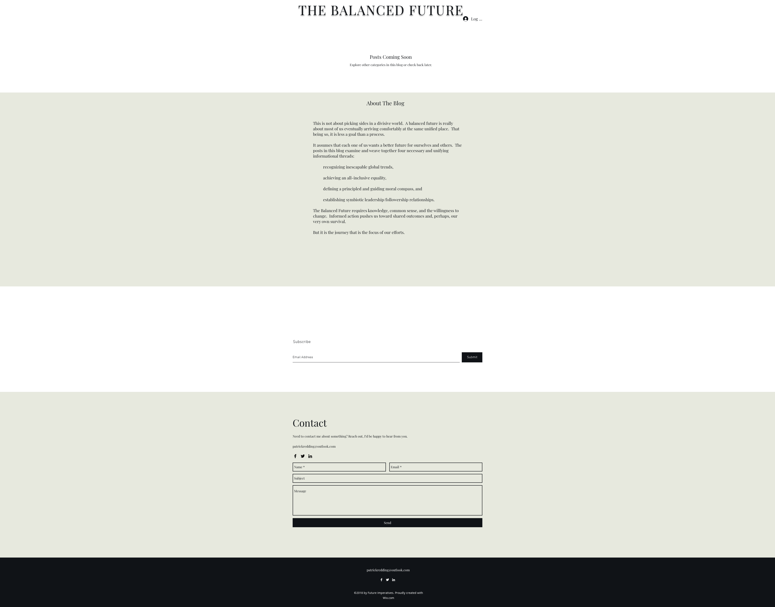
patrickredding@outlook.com (314, 446)
